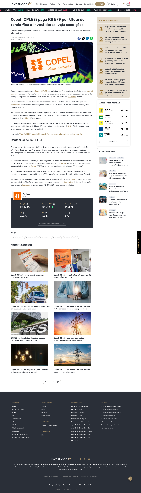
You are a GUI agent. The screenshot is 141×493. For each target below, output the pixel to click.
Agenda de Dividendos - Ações (81, 425)
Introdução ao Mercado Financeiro (112, 422)
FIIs (59, 4)
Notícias (79, 4)
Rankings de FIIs (76, 416)
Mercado (43, 4)
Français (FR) (88, 485)
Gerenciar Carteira (77, 409)
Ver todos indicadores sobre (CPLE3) (52, 223)
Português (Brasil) (54, 485)
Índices (14, 422)
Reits (43, 409)
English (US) (66, 485)
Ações (52, 4)
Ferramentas (68, 4)
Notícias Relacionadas (21, 245)
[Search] (36, 4)
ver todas (112, 142)
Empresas (45, 238)
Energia (57, 238)
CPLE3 (73, 179)
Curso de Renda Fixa (108, 416)
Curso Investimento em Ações (111, 406)
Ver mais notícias (50, 382)
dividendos (68, 182)
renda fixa (72, 96)
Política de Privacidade (51, 477)
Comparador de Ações (78, 419)
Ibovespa (26, 185)
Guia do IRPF (75, 440)
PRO (101, 4)
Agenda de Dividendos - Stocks (81, 431)
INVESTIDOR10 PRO (139, 240)
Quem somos (93, 477)
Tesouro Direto (16, 419)
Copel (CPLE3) (41, 91)
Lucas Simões (17, 39)
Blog (42, 435)
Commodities (45, 416)
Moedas (44, 413)
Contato (76, 477)
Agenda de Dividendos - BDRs (81, 437)
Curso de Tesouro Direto (109, 419)
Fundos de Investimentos (20, 434)
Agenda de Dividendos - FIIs (80, 428)
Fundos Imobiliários (18, 409)
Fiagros (14, 413)
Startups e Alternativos (49, 425)
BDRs (13, 416)
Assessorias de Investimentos (21, 437)
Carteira (113, 4)
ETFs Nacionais (17, 425)
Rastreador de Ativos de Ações (81, 422)
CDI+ (27, 118)
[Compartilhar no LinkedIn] (87, 38)
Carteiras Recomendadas (79, 406)
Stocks (43, 406)
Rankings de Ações (77, 413)
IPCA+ (63, 163)
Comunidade (89, 4)
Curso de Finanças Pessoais (110, 425)
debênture (15, 104)
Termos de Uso (66, 477)
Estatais (69, 238)
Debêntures (32, 238)
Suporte (83, 477)
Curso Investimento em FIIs (110, 409)
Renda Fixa (18, 238)
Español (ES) (77, 485)
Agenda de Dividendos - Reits (81, 434)
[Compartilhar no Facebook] (79, 38)
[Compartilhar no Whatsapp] (91, 38)
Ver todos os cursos (107, 428)
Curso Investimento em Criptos (111, 413)
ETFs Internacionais (18, 428)
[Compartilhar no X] (83, 38)
